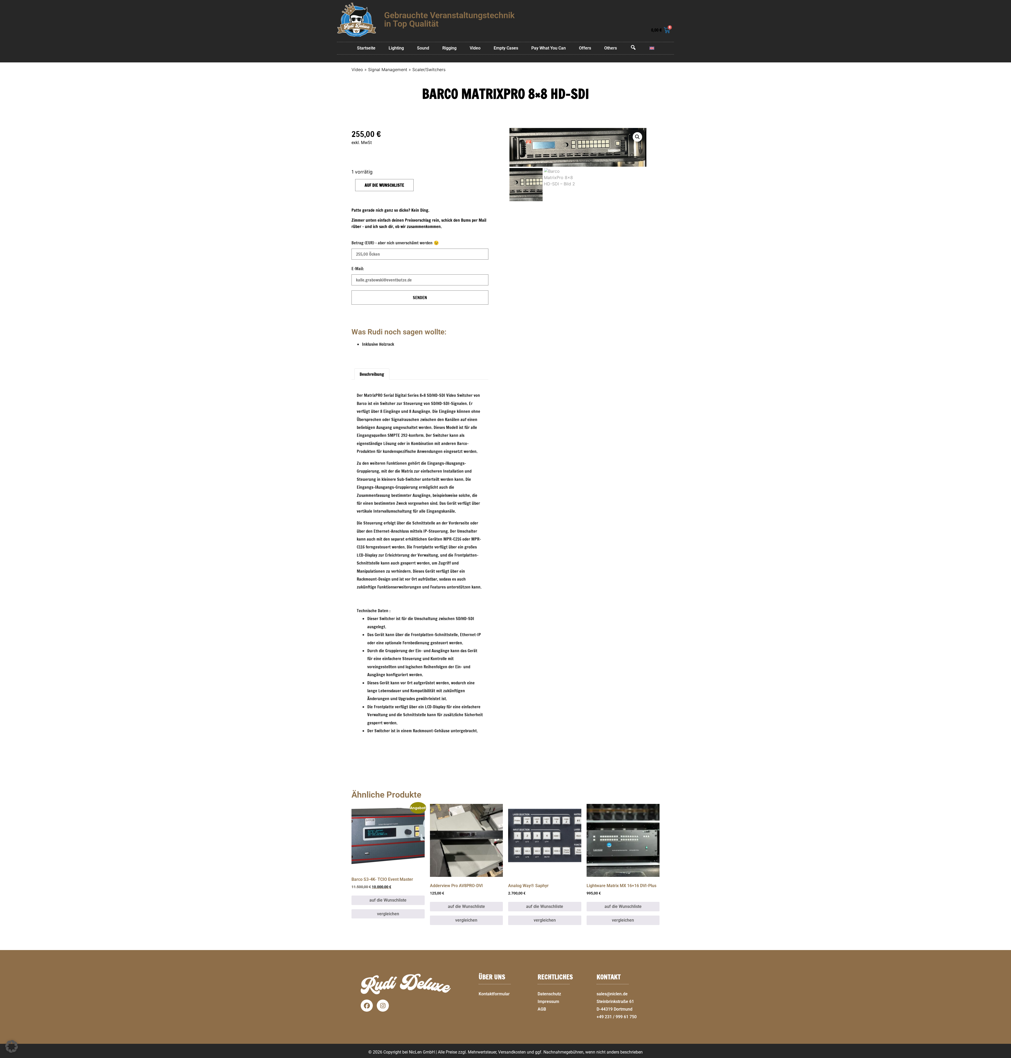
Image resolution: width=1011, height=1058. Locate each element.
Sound (423, 48)
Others (610, 48)
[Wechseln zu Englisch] (652, 48)
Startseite (366, 48)
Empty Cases (506, 48)
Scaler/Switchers (428, 69)
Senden (420, 297)
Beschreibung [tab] (372, 374)
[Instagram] (383, 1006)
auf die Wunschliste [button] (388, 900)
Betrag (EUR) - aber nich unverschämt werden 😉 (395, 243)
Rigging (449, 48)
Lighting (396, 48)
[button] (1004, 1055)
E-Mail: (357, 268)
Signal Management (387, 69)
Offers (585, 48)
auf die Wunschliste (384, 185)
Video (475, 48)
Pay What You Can (548, 48)
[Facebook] (367, 1006)
